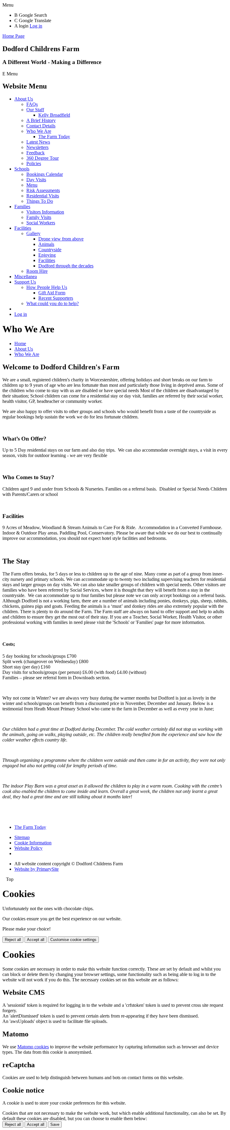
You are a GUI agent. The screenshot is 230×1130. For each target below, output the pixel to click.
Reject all (13, 939)
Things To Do (39, 201)
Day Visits (36, 179)
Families (22, 206)
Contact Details (40, 125)
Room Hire (37, 271)
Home (20, 343)
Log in (36, 25)
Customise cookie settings (73, 939)
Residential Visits (42, 195)
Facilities (22, 228)
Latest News (38, 141)
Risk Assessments (43, 190)
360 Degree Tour (42, 158)
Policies (33, 163)
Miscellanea (25, 276)
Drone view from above (61, 238)
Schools (21, 168)
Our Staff (35, 109)
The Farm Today (54, 136)
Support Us (25, 281)
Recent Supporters (55, 298)
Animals (46, 244)
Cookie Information (33, 842)
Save (54, 1124)
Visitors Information (45, 211)
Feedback (35, 152)
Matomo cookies (33, 1046)
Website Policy (28, 848)
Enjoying (47, 255)
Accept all (35, 939)
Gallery (33, 233)
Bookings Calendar (44, 174)
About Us (23, 98)
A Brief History (41, 120)
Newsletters (37, 147)
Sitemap (22, 837)
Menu (31, 185)
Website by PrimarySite (36, 869)
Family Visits (38, 217)
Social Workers (40, 222)
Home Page (13, 36)
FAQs (32, 104)
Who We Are (38, 131)
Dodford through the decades (65, 265)
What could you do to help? (52, 303)
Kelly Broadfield (54, 115)
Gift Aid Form (51, 292)
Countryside (49, 249)
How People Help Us (46, 287)
